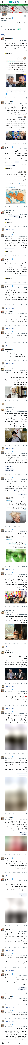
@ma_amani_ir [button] (8, 40)
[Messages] (19, 1043)
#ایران (15, 490)
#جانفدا (18, 217)
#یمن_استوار (23, 896)
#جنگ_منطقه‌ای (22, 275)
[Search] (26, 2)
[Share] (26, 98)
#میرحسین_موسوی (22, 989)
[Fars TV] (14, 1043)
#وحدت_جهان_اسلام (9, 470)
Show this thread (10, 229)
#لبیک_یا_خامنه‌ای (9, 248)
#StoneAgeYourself (10, 165)
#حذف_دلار (24, 834)
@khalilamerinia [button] (8, 370)
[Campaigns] (25, 1043)
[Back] (2, 6)
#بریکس (22, 589)
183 (11, 29)
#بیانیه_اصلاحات (22, 987)
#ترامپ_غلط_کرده (22, 494)
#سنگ (17, 162)
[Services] (2, 2)
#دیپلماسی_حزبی (22, 775)
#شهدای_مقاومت (22, 894)
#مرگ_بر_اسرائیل (8, 468)
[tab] (2, 33)
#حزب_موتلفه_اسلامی (13, 216)
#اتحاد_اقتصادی (22, 832)
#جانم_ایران (7, 219)
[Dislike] (10, 98)
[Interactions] (8, 1043)
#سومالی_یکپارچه (9, 466)
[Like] (6, 98)
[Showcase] (3, 1043)
